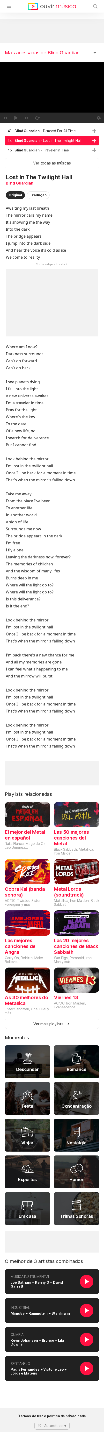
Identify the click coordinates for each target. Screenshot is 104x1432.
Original (15, 195)
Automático (53, 1426)
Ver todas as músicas (52, 163)
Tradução (38, 195)
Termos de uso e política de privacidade (52, 1416)
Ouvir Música (52, 6)
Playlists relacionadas (28, 794)
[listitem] (52, 131)
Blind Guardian (19, 183)
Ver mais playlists (48, 1023)
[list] (52, 140)
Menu (9, 6)
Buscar (95, 6)
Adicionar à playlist (94, 131)
